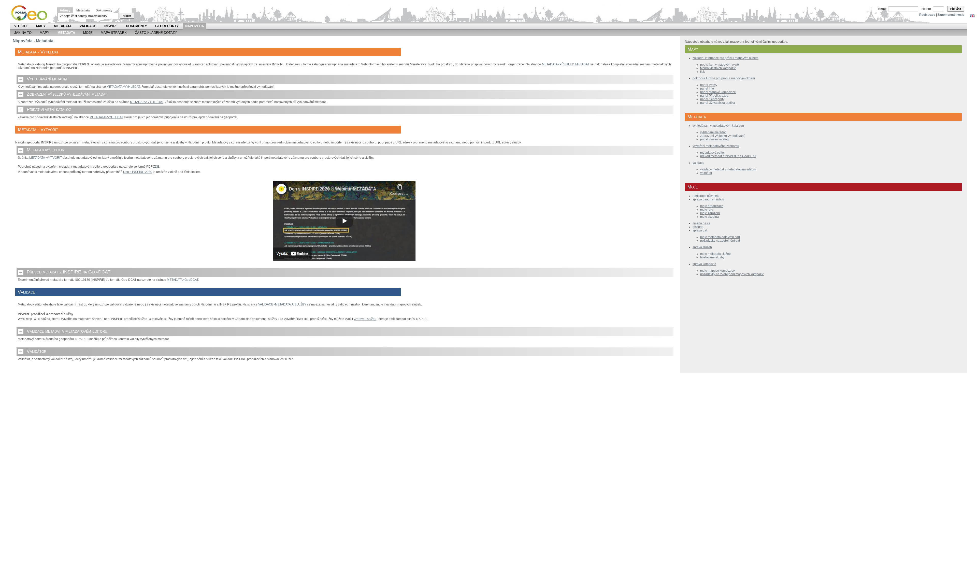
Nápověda (194, 26)
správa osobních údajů (708, 199)
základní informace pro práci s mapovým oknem (725, 58)
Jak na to (23, 33)
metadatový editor (712, 152)
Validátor (36, 351)
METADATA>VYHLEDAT (123, 87)
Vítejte (21, 26)
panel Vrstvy (708, 85)
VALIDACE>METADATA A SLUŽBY (282, 304)
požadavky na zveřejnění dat (720, 240)
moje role (706, 209)
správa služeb (702, 247)
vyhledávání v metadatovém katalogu (718, 125)
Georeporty (167, 26)
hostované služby (712, 257)
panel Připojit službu (714, 95)
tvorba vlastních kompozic (718, 68)
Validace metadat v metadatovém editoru (67, 331)
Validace (88, 26)
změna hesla (701, 223)
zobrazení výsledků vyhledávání (722, 136)
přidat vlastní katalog (714, 139)
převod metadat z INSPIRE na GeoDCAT (728, 156)
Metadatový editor (45, 149)
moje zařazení (710, 213)
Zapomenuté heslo (951, 15)
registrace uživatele (706, 196)
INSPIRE (111, 26)
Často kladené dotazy (156, 33)
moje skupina (709, 216)
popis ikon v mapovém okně (719, 64)
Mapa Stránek (114, 33)
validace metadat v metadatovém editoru (728, 169)
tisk (702, 72)
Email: (882, 9)
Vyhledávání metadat (47, 78)
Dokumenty (104, 10)
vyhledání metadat (713, 132)
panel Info (707, 88)
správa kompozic (704, 264)
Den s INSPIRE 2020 (137, 172)
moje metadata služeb (715, 254)
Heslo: (926, 9)
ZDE (156, 166)
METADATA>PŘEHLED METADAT (565, 64)
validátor (706, 173)
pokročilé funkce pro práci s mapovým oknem (724, 78)
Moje (88, 33)
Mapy (41, 26)
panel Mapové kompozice (718, 92)
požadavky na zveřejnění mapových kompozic (732, 274)
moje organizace (711, 206)
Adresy (65, 10)
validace (698, 163)
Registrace (927, 15)
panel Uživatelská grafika (717, 103)
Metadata (83, 10)
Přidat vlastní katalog (49, 109)
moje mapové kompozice (717, 270)
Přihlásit (955, 8)
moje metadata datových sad (720, 237)
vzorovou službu (365, 319)
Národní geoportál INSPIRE (31, 13)
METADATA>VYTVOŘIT (45, 157)
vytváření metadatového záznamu (716, 146)
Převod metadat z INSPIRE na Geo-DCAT (68, 271)
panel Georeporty (712, 99)
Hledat (127, 15)
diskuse (698, 227)
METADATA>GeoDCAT (182, 280)
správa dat (700, 230)
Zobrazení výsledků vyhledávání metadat (67, 94)
